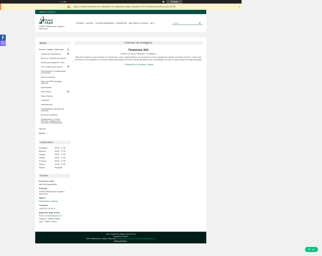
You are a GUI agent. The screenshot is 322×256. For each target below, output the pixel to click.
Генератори (121, 23)
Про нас (42, 129)
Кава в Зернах (47, 96)
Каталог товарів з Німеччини (51, 49)
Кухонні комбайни (105, 23)
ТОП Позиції (46, 92)
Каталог (90, 23)
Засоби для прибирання (51, 54)
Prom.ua (133, 234)
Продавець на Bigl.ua (120, 236)
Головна (80, 23)
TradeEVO (45, 100)
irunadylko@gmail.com (53, 216)
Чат (313, 249)
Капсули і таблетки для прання (53, 58)
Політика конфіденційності (146, 239)
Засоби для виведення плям (52, 62)
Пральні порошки (48, 77)
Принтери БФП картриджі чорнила (51, 82)
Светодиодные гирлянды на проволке (52, 110)
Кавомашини (46, 87)
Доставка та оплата (138, 23)
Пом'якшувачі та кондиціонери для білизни (53, 72)
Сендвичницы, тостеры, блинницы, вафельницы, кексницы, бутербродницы (52, 121)
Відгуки (42, 133)
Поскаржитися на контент (126, 239)
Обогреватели (47, 105)
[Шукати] (200, 23)
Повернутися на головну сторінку (139, 64)
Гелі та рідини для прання (51, 67)
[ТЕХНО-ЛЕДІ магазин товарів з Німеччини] (46, 20)
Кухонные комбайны (49, 115)
